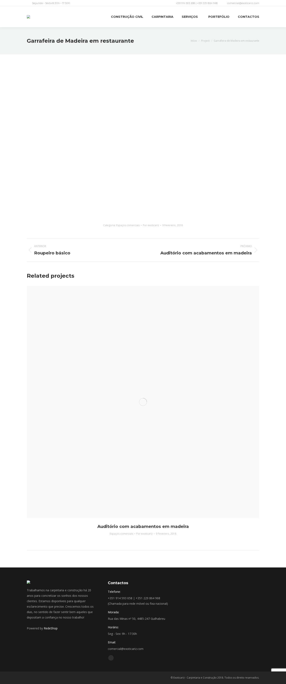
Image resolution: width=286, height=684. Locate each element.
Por (151, 225)
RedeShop (51, 628)
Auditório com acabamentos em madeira (143, 526)
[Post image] (143, 402)
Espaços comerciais (128, 225)
